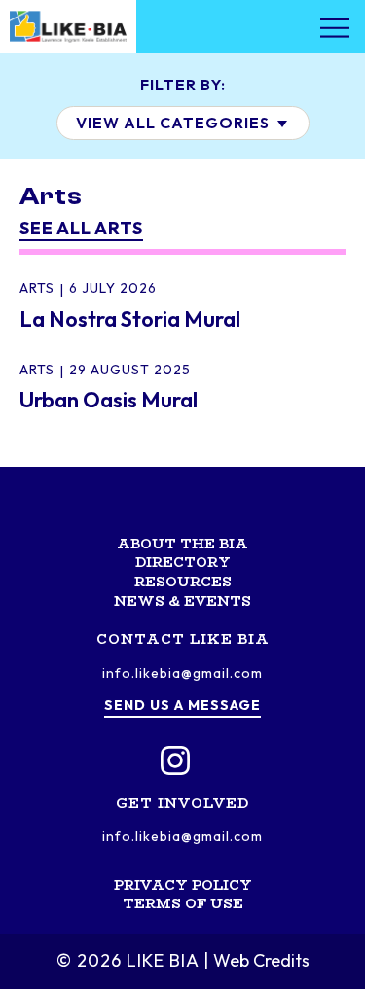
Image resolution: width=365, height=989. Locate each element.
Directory (183, 562)
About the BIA (182, 543)
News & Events (182, 601)
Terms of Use (183, 903)
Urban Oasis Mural (108, 399)
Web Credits (261, 960)
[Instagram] (175, 760)
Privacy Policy (183, 885)
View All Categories (175, 122)
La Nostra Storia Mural (129, 319)
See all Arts (81, 228)
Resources (183, 581)
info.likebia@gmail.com (182, 673)
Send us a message (182, 705)
